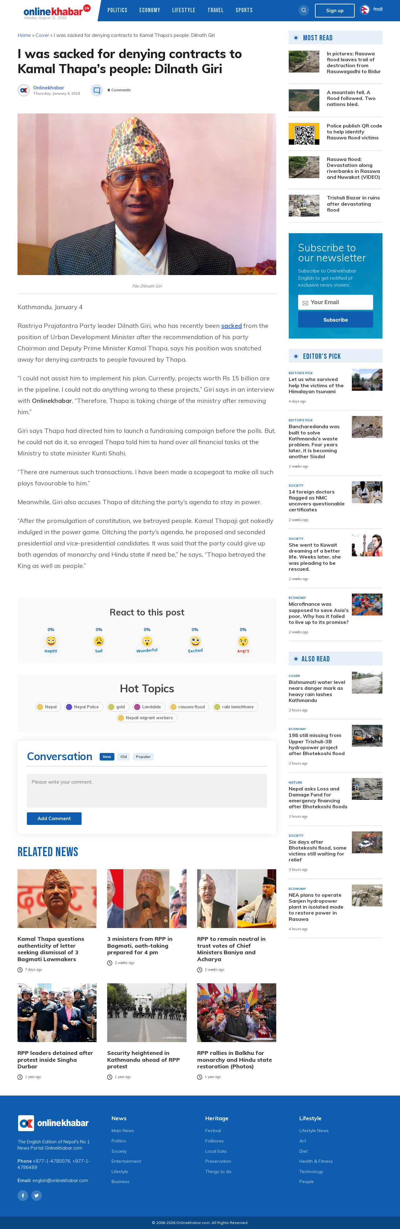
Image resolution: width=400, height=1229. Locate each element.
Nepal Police (86, 706)
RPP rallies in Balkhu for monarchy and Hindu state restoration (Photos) (234, 1060)
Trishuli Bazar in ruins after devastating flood (353, 204)
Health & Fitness (316, 1161)
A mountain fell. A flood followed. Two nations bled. (351, 98)
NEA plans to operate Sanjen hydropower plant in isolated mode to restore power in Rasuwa (316, 907)
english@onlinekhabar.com (60, 1180)
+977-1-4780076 (51, 1161)
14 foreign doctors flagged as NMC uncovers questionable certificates (317, 501)
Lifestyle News (314, 1130)
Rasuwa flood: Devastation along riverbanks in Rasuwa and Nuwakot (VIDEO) (353, 168)
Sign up (334, 10)
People (306, 1181)
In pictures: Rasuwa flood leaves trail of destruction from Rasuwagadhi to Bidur (354, 63)
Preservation (218, 1161)
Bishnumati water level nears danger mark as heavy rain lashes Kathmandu (317, 691)
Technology (311, 1171)
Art (302, 1141)
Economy (149, 10)
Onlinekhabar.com (63, 1148)
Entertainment (126, 1161)
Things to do (218, 1171)
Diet (303, 1151)
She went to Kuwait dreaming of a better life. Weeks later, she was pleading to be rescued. (315, 557)
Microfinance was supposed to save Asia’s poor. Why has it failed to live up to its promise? (319, 613)
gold (120, 706)
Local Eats (216, 1151)
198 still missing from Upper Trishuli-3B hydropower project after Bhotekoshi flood (317, 744)
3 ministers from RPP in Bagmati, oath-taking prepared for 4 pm (139, 946)
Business (120, 1181)
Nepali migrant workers (149, 717)
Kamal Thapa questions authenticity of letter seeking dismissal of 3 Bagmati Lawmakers (51, 949)
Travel (216, 10)
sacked (231, 325)
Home (24, 35)
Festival (213, 1130)
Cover (42, 35)
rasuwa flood (191, 706)
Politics (118, 10)
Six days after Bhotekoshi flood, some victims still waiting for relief (318, 851)
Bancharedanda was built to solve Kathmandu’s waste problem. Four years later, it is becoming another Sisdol (314, 441)
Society (119, 1151)
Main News (123, 1130)
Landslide (151, 706)
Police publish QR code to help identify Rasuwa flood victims (354, 132)
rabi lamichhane (238, 706)
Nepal (51, 706)
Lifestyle (184, 10)
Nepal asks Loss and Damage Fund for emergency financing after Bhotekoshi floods (318, 797)
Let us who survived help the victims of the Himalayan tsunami (316, 385)
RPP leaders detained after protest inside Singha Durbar (55, 1060)
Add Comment (54, 818)
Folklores (214, 1141)
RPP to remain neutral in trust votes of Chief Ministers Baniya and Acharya (231, 949)
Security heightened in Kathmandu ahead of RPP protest (143, 1060)
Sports (244, 10)
